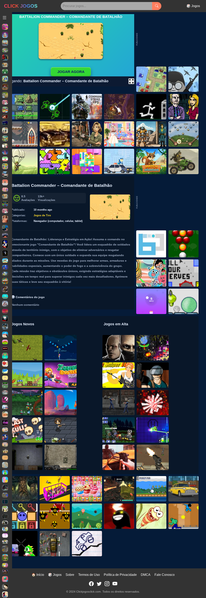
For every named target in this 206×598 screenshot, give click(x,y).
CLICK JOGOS (20, 6)
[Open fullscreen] (131, 81)
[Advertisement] (168, 202)
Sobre (70, 574)
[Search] (156, 6)
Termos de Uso (89, 574)
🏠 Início (38, 574)
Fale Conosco (164, 574)
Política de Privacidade (120, 574)
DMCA (145, 574)
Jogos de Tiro (42, 215)
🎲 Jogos (193, 6)
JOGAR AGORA (70, 72)
